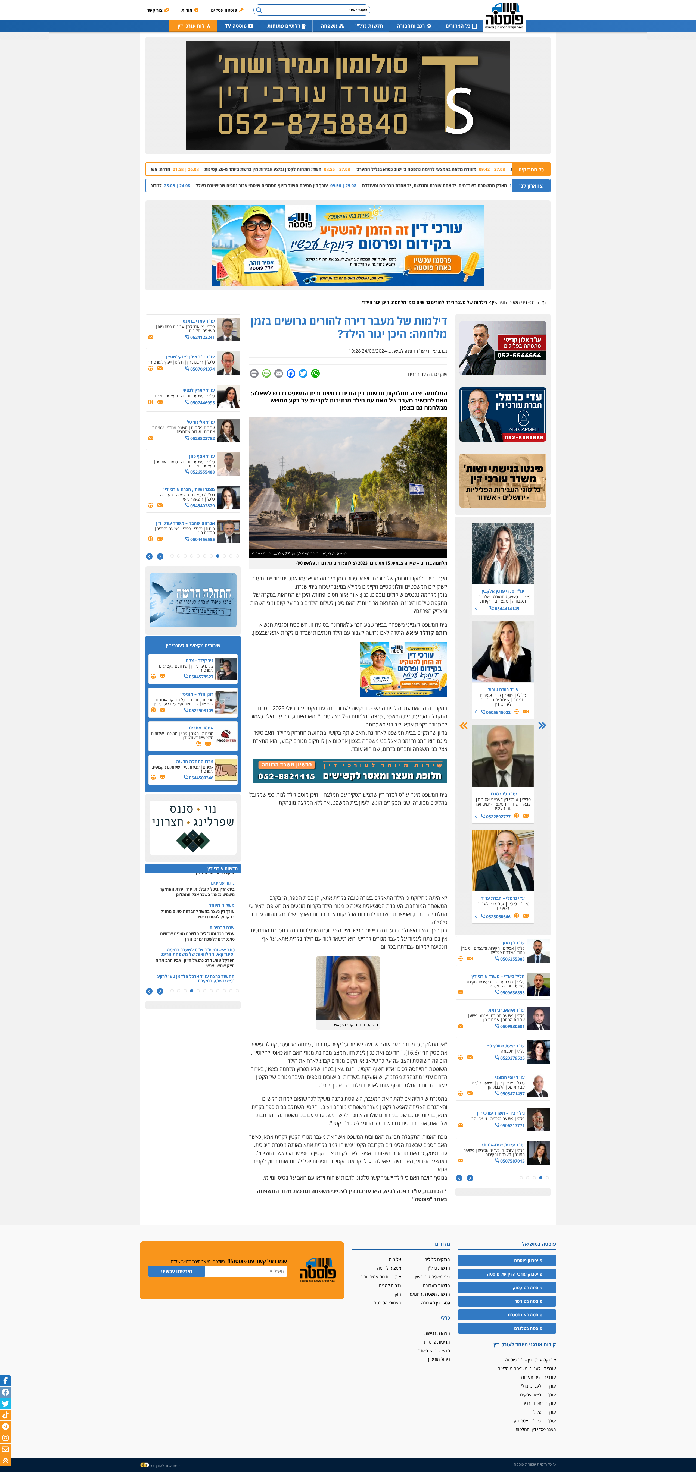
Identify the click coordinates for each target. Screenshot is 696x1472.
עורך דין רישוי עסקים (538, 1395)
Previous (542, 725)
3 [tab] (534, 1178)
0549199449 (512, 957)
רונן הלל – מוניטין (196, 694)
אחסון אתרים (201, 728)
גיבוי (184, 733)
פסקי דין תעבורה (435, 1303)
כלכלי (509, 1049)
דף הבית (539, 302)
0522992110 (202, 537)
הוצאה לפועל (192, 465)
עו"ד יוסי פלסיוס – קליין (503, 787)
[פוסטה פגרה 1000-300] (348, 245)
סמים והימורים (167, 428)
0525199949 (512, 1060)
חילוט (179, 328)
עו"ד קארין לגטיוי (198, 357)
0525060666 (498, 917)
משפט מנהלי (177, 394)
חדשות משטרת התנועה (429, 1294)
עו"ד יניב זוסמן (511, 1044)
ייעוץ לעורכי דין (160, 328)
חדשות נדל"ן (369, 26)
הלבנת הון (195, 328)
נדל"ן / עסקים (203, 461)
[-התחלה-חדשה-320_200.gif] (193, 600)
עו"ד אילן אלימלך (198, 525)
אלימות (395, 1259)
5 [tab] (521, 1178)
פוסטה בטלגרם (528, 1328)
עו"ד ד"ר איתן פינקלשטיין (190, 323)
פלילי (511, 597)
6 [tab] (204, 556)
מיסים (210, 495)
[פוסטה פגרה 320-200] (403, 694)
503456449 (497, 605)
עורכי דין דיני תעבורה (537, 1377)
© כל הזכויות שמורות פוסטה (535, 1464)
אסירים (156, 530)
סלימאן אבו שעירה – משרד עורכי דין (494, 1012)
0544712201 (512, 991)
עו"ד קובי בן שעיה (507, 1147)
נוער (503, 889)
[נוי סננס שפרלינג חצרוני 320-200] (193, 828)
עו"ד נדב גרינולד (503, 687)
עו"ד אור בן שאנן (509, 945)
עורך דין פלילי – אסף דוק (535, 1421)
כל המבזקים (531, 169)
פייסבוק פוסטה (528, 1260)
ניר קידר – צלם (199, 660)
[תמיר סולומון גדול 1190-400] (348, 95)
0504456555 (202, 506)
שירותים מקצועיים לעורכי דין (186, 668)
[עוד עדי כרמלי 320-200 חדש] (502, 414)
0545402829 (202, 472)
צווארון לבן (531, 186)
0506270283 (502, 805)
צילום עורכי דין (202, 666)
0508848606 (498, 705)
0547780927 (512, 1027)
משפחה (497, 597)
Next (463, 725)
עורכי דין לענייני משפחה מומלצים (527, 1369)
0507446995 (202, 369)
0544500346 (200, 778)
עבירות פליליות (203, 394)
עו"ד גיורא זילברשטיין (504, 1113)
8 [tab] (191, 556)
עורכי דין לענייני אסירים (501, 694)
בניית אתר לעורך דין (165, 1465)
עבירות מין (191, 767)
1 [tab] (547, 1178)
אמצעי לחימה (389, 1268)
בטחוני (508, 1019)
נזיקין (485, 1019)
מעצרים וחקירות (494, 797)
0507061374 (202, 335)
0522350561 (498, 898)
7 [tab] (198, 556)
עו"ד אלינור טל (201, 388)
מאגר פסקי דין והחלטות (535, 1429)
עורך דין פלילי (544, 1412)
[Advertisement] (348, 850)
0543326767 (512, 1094)
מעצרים (518, 1087)
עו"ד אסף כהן (202, 423)
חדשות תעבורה (436, 1285)
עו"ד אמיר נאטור (509, 1077)
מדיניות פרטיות (437, 1342)
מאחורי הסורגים (387, 1303)
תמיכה (172, 733)
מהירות (207, 733)
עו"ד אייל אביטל (509, 978)
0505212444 (512, 1125)
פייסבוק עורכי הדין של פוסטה (514, 1274)
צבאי (488, 697)
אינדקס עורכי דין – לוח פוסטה (530, 1360)
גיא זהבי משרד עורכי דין (503, 591)
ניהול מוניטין (439, 1359)
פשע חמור (489, 885)
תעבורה (506, 692)
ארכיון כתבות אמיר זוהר (381, 1277)
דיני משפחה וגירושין (509, 302)
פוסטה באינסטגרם (525, 1315)
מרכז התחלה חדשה (194, 762)
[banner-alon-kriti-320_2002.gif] (502, 348)
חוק (398, 1294)
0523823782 (202, 405)
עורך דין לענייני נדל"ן (537, 1386)
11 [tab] (172, 556)
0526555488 (202, 438)
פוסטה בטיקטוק (527, 1288)
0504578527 (200, 677)
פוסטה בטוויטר (528, 1301)
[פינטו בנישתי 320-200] (502, 481)
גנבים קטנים (390, 1285)
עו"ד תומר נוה (503, 879)
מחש (487, 792)
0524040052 (512, 1159)
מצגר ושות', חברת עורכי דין (189, 456)
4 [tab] (527, 1178)
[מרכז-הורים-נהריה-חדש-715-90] (350, 781)
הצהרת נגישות (437, 1333)
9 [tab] (185, 556)
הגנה (195, 733)
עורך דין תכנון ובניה (539, 1403)
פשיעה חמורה (502, 983)
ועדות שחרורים (189, 398)
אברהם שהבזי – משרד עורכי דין (185, 489)
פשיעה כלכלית (168, 495)
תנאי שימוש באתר (434, 1351)
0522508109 (200, 710)
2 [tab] (540, 1178)
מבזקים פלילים (437, 1259)
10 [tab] (178, 556)
